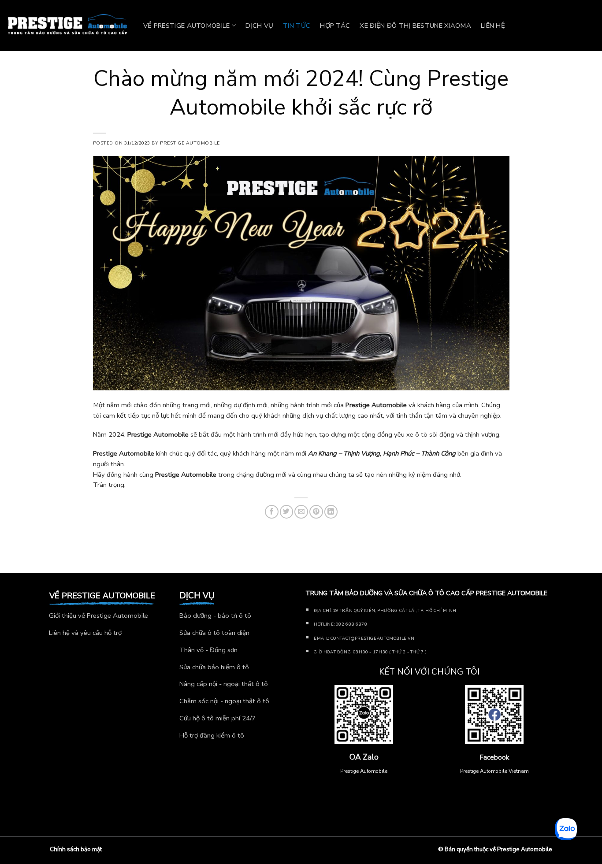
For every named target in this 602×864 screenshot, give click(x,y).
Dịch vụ (259, 25)
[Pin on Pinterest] (316, 512)
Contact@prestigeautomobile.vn (373, 638)
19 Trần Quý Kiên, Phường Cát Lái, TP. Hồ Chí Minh (395, 610)
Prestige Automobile (190, 143)
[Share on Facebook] (272, 512)
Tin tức (296, 25)
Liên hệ (493, 25)
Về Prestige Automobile (186, 25)
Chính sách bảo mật (76, 849)
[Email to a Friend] (301, 512)
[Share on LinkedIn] (331, 512)
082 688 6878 (352, 624)
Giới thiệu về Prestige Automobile (98, 615)
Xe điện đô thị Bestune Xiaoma (415, 25)
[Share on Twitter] (287, 512)
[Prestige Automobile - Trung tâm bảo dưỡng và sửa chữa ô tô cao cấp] (68, 25)
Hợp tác (335, 25)
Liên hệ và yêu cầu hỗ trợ (85, 632)
